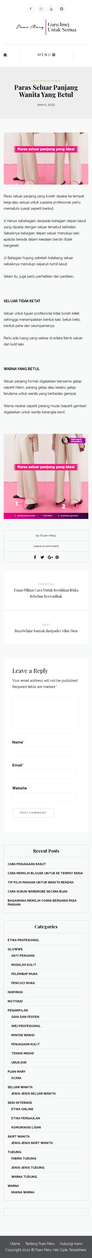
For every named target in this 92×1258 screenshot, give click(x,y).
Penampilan (18, 1010)
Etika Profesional (46, 80)
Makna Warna (22, 1192)
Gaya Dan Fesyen (25, 1017)
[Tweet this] (42, 557)
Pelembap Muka (24, 974)
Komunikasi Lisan (26, 1127)
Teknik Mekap (22, 1053)
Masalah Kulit (23, 965)
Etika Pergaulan (25, 1118)
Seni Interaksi (20, 1103)
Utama (15, 1244)
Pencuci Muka (23, 983)
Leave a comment (46, 546)
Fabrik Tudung (23, 1158)
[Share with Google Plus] (50, 557)
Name (18, 742)
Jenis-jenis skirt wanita (32, 1143)
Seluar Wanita (20, 1087)
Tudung (14, 1152)
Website (19, 788)
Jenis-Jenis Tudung (27, 1167)
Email (18, 765)
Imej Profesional (26, 1026)
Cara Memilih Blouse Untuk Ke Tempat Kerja (45, 873)
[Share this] (35, 557)
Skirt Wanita (19, 1136)
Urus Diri (18, 1062)
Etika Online (22, 1109)
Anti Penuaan (23, 955)
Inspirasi (15, 992)
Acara (16, 1078)
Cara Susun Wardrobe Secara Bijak (37, 891)
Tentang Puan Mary (40, 1244)
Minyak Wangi (23, 1035)
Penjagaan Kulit (25, 1044)
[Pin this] (57, 557)
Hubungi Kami (71, 1244)
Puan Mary (17, 1071)
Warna (13, 1186)
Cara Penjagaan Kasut (27, 864)
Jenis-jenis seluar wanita (33, 1093)
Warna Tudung (24, 1177)
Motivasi (15, 1001)
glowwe (15, 949)
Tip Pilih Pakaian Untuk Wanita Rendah (41, 882)
